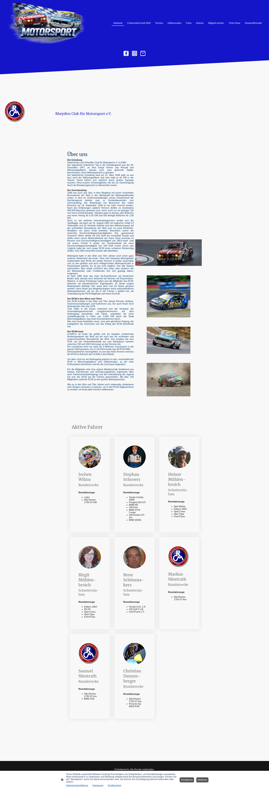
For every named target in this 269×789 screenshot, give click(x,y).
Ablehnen (202, 780)
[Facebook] (126, 53)
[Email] (142, 53)
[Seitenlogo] (46, 23)
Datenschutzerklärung (77, 785)
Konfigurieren (114, 785)
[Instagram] (134, 53)
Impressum (97, 785)
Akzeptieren (187, 780)
